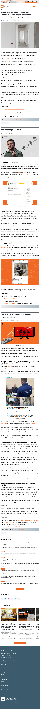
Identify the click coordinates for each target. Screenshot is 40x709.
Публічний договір (4, 689)
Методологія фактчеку (5, 687)
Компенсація (3, 670)
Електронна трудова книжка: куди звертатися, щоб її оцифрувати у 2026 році (19, 542)
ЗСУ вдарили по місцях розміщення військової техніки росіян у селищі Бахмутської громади (18, 577)
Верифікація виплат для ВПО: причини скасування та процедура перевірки (19, 547)
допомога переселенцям (5, 123)
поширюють (20, 164)
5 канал (30, 229)
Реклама (2, 674)
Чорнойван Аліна (6, 320)
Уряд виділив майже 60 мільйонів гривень (14, 109)
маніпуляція (3, 532)
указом (33, 423)
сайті (19, 172)
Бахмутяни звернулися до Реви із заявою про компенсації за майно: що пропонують (26, 625)
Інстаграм (22, 119)
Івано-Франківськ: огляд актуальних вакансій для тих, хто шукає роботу (18, 553)
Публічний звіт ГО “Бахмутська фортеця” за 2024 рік (11, 690)
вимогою (18, 215)
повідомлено (7, 58)
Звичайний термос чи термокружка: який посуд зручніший (15, 559)
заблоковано (4, 423)
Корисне (2, 668)
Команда (2, 681)
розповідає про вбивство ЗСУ (28, 300)
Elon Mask (18, 257)
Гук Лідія (4, 133)
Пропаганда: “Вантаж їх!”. (10, 303)
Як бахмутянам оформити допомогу (12, 114)
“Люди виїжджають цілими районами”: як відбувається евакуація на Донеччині (20, 583)
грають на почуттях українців (11, 298)
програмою (24, 102)
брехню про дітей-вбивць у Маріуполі (13, 526)
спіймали (9, 366)
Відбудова (3, 672)
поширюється (4, 247)
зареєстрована (26, 174)
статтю (28, 472)
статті (29, 467)
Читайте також (6, 605)
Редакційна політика (5, 685)
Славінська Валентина (7, 20)
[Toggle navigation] (37, 6)
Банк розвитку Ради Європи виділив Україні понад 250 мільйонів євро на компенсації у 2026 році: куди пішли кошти (8, 626)
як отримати (29, 112)
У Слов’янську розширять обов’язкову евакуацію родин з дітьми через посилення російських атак (17, 571)
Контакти (2, 683)
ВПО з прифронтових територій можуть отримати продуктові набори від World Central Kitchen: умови (20, 564)
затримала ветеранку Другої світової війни (28, 520)
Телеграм (17, 119)
